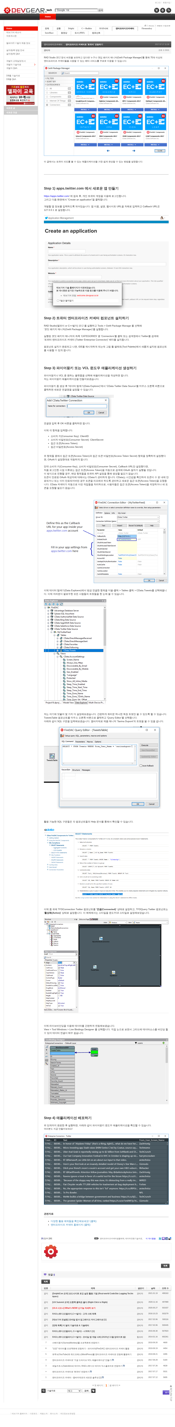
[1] (105, 1319)
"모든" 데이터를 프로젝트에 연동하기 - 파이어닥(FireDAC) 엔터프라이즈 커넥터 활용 (90, 1348)
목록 (165, 1266)
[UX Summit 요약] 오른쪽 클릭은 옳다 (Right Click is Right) (79, 1302)
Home (48, 17)
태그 (93, 1391)
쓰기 (167, 1392)
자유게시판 (11, 36)
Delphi (71, 28)
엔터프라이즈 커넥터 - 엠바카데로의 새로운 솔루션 (75, 1377)
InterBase (49, 33)
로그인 (158, 3)
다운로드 (33, 1414)
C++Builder (87, 28)
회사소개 (54, 1414)
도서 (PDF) (80, 33)
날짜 (153, 1288)
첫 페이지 (98, 1385)
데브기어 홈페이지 (19, 1414)
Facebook (166, 1238)
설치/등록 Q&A (13, 54)
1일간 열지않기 (66, 300)
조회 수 (165, 1288)
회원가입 (166, 3)
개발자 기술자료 (13, 64)
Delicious (170, 1238)
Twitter (160, 1238)
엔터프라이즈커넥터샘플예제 (112, 1238)
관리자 (47, 50)
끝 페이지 (114, 1385)
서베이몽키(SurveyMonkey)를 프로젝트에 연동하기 (75, 1343)
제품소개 (44, 1414)
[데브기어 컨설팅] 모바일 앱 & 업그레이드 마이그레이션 (78, 1319)
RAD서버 (103, 28)
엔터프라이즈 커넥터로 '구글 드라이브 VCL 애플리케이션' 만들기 (81, 1360)
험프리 (140, 1337)
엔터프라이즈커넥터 (125, 28)
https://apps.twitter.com (56, 196)
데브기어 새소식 (13, 32)
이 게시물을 (151, 1238)
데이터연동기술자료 (133, 1238)
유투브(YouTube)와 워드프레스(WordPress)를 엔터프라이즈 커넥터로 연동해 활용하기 (92, 1354)
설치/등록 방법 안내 (15, 50)
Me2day (163, 1238)
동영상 (64, 33)
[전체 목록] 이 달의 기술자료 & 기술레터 (70, 1325)
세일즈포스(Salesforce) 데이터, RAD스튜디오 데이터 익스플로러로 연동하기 (87, 1366)
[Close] (122, 283)
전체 (47, 28)
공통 (59, 28)
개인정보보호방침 (67, 1414)
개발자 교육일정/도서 (16, 61)
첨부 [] (48, 1238)
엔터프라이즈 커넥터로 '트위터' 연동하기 (84, 44)
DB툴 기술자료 (13, 75)
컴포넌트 (96, 33)
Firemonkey (147, 28)
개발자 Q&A (11, 68)
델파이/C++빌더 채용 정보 (18, 43)
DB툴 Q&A (11, 79)
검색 (43, 1391)
